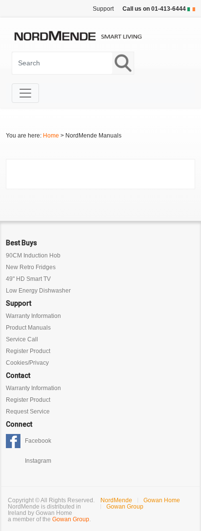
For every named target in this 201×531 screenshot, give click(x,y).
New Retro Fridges (31, 267)
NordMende (116, 500)
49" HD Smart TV (28, 278)
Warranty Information (33, 316)
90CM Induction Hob (33, 255)
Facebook (38, 440)
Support (103, 8)
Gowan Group (70, 519)
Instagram (38, 460)
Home (51, 135)
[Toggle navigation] (25, 93)
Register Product (28, 351)
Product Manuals (28, 327)
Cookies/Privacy (27, 362)
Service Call (22, 339)
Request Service (28, 411)
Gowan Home (161, 500)
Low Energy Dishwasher (38, 290)
